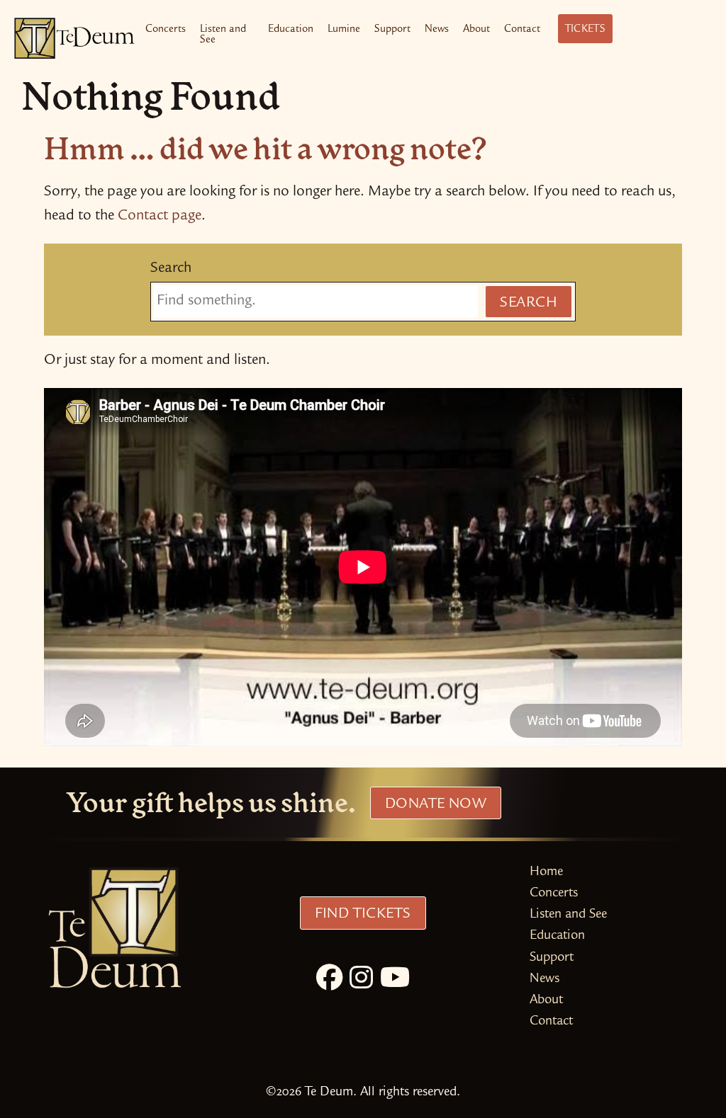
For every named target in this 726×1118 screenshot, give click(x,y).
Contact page (159, 216)
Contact (522, 30)
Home (546, 872)
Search (170, 269)
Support (392, 30)
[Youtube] (395, 981)
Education (290, 30)
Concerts (165, 30)
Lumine (344, 30)
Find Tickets (363, 915)
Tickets (585, 30)
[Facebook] (329, 981)
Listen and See (223, 35)
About (476, 30)
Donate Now (435, 805)
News (437, 30)
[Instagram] (361, 981)
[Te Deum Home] (74, 38)
